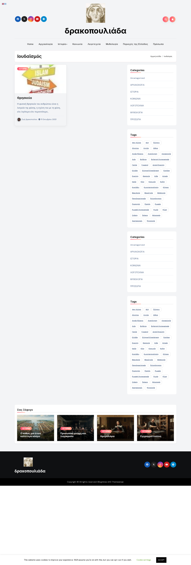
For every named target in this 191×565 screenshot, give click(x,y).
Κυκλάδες (135, 187)
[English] (3, 3)
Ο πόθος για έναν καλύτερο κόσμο (30, 435)
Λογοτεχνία (94, 44)
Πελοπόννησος (156, 199)
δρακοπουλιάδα (95, 30)
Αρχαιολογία (46, 44)
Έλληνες (156, 143)
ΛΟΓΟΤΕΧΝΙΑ (137, 105)
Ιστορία (62, 44)
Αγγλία (146, 148)
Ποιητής (147, 204)
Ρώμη (165, 210)
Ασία (134, 159)
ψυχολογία (151, 221)
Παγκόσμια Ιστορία (139, 199)
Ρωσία (155, 210)
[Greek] (5, 3)
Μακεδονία (136, 193)
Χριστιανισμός (137, 221)
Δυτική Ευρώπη (158, 165)
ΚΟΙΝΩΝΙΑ (135, 98)
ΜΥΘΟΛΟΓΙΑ (136, 112)
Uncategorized (137, 78)
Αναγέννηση (152, 154)
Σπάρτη (134, 215)
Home (30, 44)
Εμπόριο (166, 171)
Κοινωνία (78, 44)
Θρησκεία (24, 98)
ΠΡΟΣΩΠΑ (135, 119)
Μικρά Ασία (148, 193)
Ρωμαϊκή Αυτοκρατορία (140, 210)
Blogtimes (102, 481)
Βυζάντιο (143, 159)
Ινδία (156, 176)
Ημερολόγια (107, 436)
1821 (147, 143)
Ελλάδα (135, 171)
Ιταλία (134, 182)
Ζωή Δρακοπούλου (29, 119)
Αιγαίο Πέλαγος (137, 154)
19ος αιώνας (136, 143)
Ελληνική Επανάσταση (150, 171)
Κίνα (142, 182)
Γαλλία (134, 165)
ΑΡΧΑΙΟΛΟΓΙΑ (137, 85)
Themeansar (118, 481)
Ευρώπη (135, 176)
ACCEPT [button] (161, 560)
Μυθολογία (112, 44)
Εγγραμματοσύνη (150, 436)
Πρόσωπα (158, 44)
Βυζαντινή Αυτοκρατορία (160, 159)
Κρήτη (162, 182)
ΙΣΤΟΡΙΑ (23, 69)
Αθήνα (155, 148)
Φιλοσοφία (156, 215)
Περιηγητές (136, 204)
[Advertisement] (78, 525)
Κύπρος (166, 187)
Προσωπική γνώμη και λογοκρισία (73, 435)
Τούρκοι (145, 215)
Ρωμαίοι (158, 204)
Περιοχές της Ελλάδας (135, 44)
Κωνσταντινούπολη (151, 187)
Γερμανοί (144, 165)
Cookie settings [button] (144, 560)
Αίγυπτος (135, 148)
